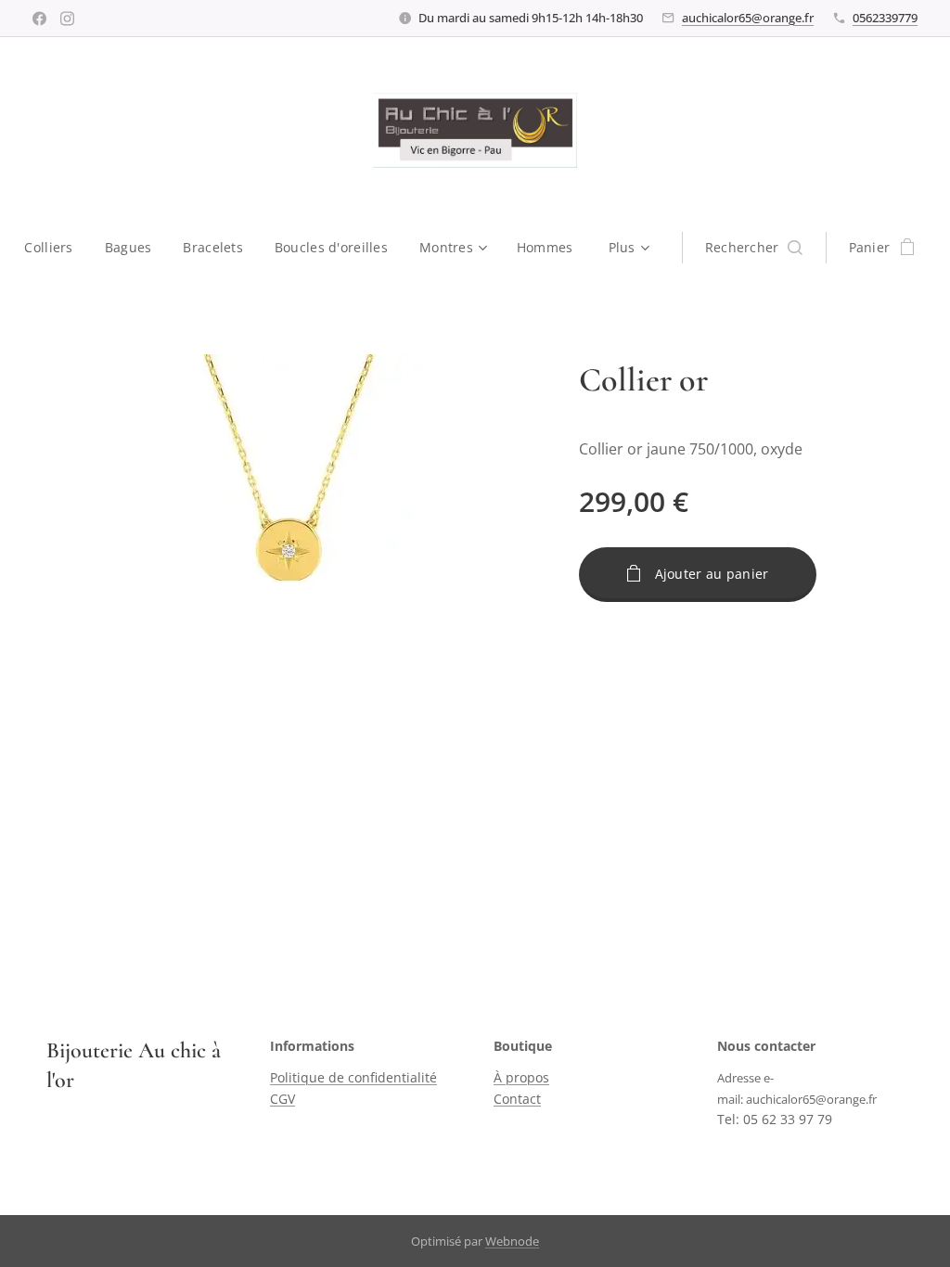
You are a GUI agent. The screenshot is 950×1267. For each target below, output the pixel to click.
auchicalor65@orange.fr (748, 17)
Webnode (512, 1241)
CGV (282, 1098)
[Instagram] (67, 18)
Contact (517, 1098)
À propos (521, 1077)
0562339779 (885, 17)
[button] (754, 247)
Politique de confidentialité (353, 1077)
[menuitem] (56, 247)
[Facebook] (39, 18)
